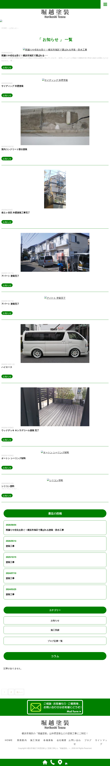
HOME (9, 740)
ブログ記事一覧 (55, 640)
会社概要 (62, 740)
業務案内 (22, 740)
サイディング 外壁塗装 (12, 85)
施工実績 (55, 630)
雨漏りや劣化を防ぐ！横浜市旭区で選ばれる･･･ (24, 55)
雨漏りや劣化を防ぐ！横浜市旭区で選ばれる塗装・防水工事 (35, 529)
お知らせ (7, 67)
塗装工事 (10, 545)
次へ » (19, 691)
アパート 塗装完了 (10, 275)
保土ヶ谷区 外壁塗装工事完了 (15, 212)
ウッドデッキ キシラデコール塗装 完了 (20, 430)
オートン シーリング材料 (13, 458)
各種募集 (48, 740)
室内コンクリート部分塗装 (14, 149)
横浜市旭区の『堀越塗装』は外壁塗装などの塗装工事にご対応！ (55, 733)
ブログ (88, 740)
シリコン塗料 (7, 486)
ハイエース (6, 367)
